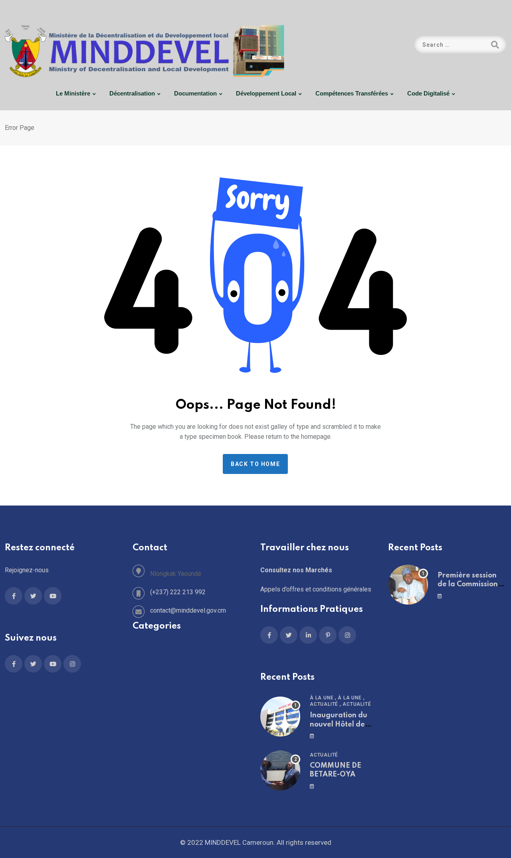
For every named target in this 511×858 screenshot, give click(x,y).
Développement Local (266, 93)
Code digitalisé (428, 93)
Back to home (255, 464)
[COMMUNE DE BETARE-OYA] (280, 770)
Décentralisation (132, 93)
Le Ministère (73, 93)
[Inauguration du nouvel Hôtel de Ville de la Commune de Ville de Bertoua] (280, 717)
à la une (321, 698)
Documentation (195, 93)
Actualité (324, 704)
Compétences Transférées (351, 93)
